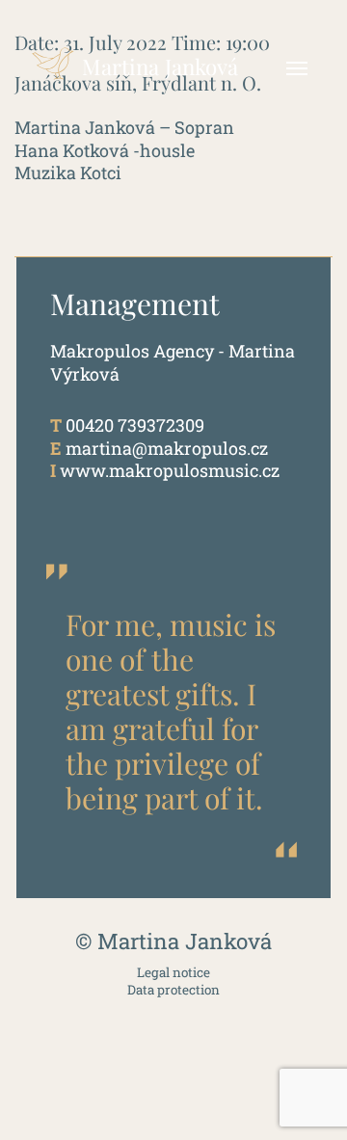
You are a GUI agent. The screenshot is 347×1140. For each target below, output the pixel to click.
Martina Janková (160, 66)
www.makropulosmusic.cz (170, 470)
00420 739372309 (135, 425)
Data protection (173, 990)
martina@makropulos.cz (167, 448)
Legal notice (173, 973)
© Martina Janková (173, 941)
